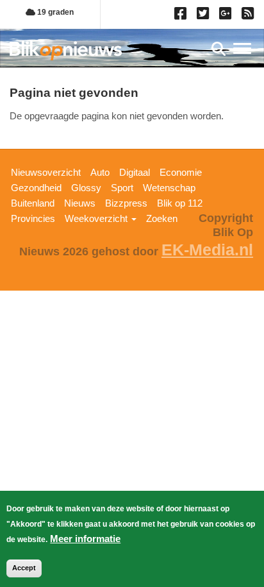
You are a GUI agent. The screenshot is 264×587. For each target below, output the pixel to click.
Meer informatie (85, 538)
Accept (24, 568)
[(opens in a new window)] (182, 16)
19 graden (54, 12)
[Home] (66, 50)
